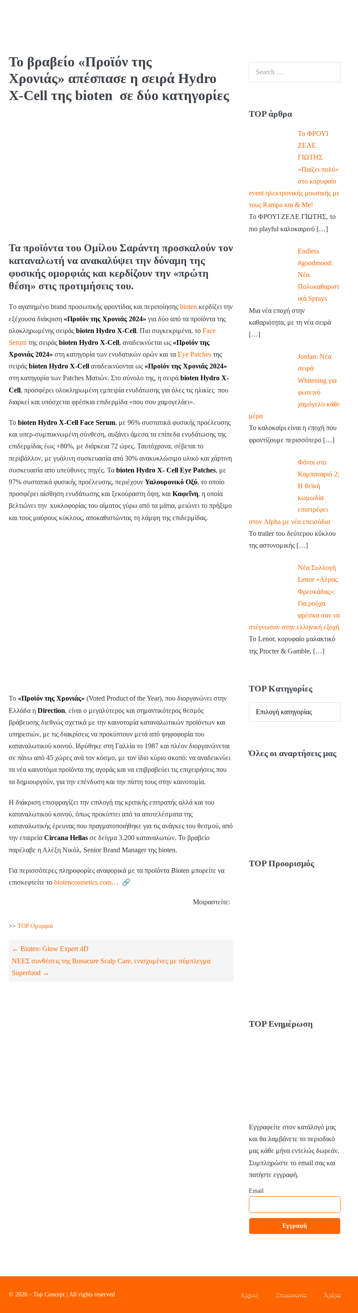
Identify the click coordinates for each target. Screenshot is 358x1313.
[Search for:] (295, 72)
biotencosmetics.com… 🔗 (92, 882)
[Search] (329, 72)
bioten (188, 306)
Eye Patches (194, 354)
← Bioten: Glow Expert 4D (50, 948)
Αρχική (249, 1294)
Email (256, 1191)
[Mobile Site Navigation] (345, 26)
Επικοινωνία (291, 1294)
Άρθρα (332, 1294)
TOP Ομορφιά (35, 926)
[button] (328, 27)
